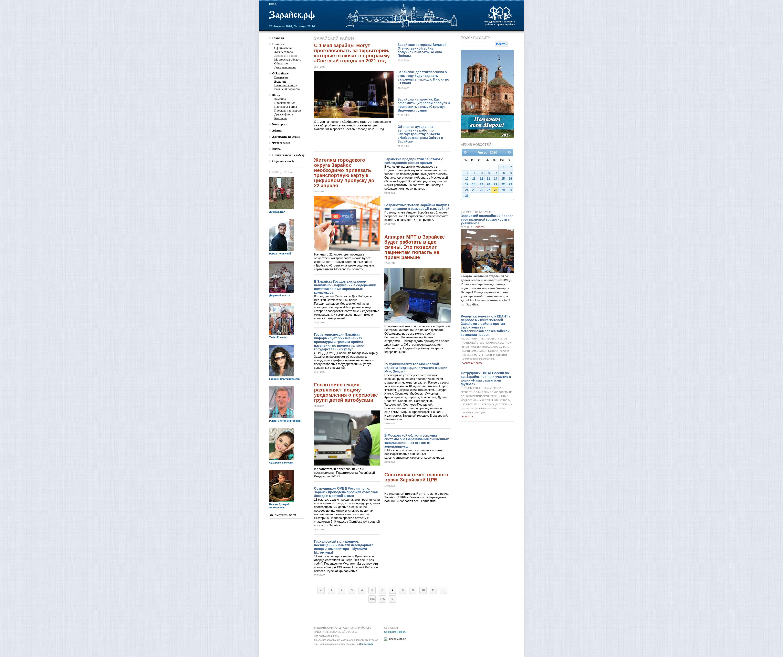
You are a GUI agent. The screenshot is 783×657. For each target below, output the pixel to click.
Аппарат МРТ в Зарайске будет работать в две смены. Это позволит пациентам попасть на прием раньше (414, 247)
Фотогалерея (281, 143)
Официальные (283, 48)
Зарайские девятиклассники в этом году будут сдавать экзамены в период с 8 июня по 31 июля (423, 77)
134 (372, 599)
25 (473, 190)
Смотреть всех (285, 515)
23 (510, 184)
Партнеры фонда (285, 106)
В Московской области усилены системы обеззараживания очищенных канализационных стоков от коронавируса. (416, 441)
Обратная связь (283, 161)
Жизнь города (283, 51)
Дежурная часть (285, 67)
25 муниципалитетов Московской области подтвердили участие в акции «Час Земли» (415, 367)
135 (382, 599)
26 (481, 190)
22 (503, 184)
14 (495, 178)
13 (488, 178)
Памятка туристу (285, 85)
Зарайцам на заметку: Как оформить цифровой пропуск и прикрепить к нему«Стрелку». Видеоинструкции (424, 105)
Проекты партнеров (287, 110)
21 (495, 184)
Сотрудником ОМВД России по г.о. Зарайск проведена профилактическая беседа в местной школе (346, 492)
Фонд (276, 95)
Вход (272, 4)
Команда (280, 99)
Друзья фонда (283, 114)
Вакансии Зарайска (287, 89)
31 (466, 195)
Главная (278, 38)
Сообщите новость (395, 631)
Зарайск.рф (292, 15)
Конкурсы (279, 124)
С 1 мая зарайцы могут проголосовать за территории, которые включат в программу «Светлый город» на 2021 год (352, 53)
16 (510, 178)
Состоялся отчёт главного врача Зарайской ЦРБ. (416, 477)
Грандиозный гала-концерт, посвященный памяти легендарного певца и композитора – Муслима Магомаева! (344, 547)
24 (466, 190)
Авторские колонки (286, 137)
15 (503, 178)
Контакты (280, 118)
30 (510, 190)
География (281, 77)
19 (481, 184)
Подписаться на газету (288, 155)
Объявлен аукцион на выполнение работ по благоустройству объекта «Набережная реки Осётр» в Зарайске (420, 134)
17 (466, 184)
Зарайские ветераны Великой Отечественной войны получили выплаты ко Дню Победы (422, 50)
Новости (479, 227)
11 (433, 590)
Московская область (287, 59)
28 (495, 190)
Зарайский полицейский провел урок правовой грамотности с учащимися (487, 219)
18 (473, 184)
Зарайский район (472, 363)
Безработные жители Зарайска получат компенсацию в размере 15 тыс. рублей (416, 206)
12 (481, 178)
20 (488, 184)
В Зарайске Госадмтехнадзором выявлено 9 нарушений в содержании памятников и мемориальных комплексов (345, 287)
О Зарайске (280, 73)
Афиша (277, 131)
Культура (280, 81)
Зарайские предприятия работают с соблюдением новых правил (413, 161)
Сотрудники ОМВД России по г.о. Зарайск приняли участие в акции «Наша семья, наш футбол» (486, 378)
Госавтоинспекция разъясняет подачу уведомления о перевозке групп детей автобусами (346, 392)
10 (423, 590)
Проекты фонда (284, 102)
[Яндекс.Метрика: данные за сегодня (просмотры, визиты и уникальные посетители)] (395, 639)
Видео (276, 149)
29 (503, 190)
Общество (281, 63)
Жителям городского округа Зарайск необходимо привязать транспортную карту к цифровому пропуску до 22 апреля (344, 172)
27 (488, 190)
